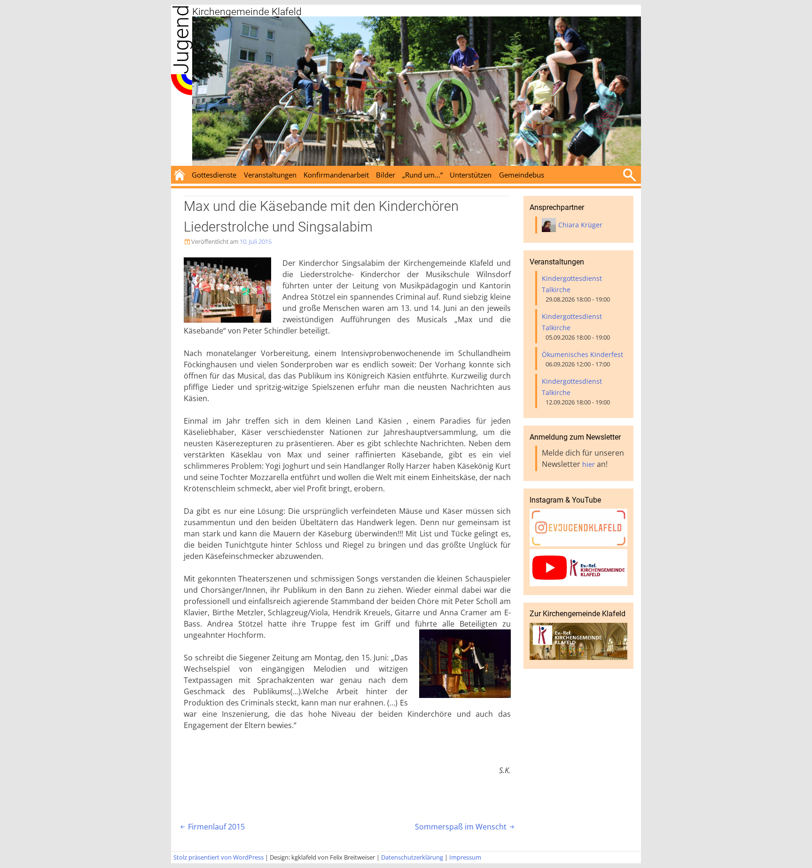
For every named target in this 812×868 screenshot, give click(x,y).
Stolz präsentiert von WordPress (218, 857)
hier (588, 464)
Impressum (465, 857)
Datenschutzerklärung (412, 857)
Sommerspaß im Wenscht (465, 827)
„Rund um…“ (422, 174)
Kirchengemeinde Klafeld (247, 11)
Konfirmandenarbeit (336, 174)
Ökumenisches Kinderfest (582, 354)
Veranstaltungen (270, 174)
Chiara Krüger (580, 224)
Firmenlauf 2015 (212, 827)
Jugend (181, 39)
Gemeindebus (521, 174)
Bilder (385, 174)
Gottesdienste (214, 174)
